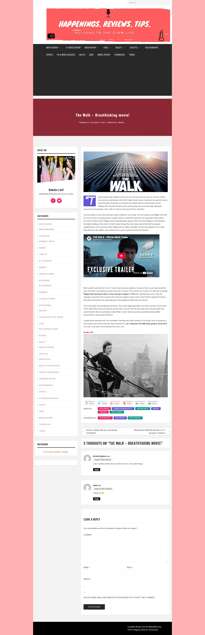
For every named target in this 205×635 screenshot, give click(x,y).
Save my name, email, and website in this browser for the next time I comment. (119, 597)
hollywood (104, 408)
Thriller (43, 254)
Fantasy (43, 311)
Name (87, 567)
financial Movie (46, 274)
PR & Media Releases (66, 54)
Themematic (153, 630)
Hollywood (120, 418)
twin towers (116, 412)
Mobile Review (104, 54)
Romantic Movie (46, 241)
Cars (91, 54)
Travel (132, 54)
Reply (96, 469)
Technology (119, 54)
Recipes (42, 336)
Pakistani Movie (46, 229)
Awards (43, 267)
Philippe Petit (142, 408)
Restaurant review (48, 329)
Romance (43, 292)
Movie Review (52, 47)
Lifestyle (134, 47)
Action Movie (105, 418)
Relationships (151, 47)
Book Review (90, 47)
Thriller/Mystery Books (51, 317)
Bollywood (44, 280)
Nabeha (121, 122)
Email (130, 567)
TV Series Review (73, 47)
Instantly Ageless (99, 456)
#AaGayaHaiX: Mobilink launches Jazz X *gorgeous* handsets (149, 431)
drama (42, 248)
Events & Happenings (49, 372)
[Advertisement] (102, 78)
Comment (88, 535)
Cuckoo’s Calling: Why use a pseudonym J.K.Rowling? (101, 431)
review (156, 408)
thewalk (103, 412)
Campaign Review (47, 379)
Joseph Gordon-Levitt (123, 408)
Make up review (46, 347)
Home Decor (45, 359)
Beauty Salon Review (49, 366)
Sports (49, 54)
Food (106, 47)
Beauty (119, 47)
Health (82, 54)
